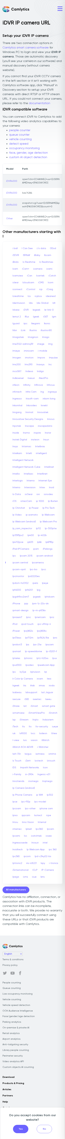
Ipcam (50, 829)
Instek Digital (19, 440)
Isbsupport (31, 692)
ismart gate (48, 706)
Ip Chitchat (18, 508)
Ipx (14, 672)
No (44, 1129)
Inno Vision (28, 822)
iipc (25, 323)
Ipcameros (38, 563)
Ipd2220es (34, 576)
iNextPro (43, 378)
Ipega (15, 877)
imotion (29, 358)
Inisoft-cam (32, 399)
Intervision (30, 487)
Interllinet (42, 474)
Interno (16, 487)
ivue (34, 877)
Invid (51, 487)
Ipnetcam (40, 617)
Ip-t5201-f (51, 651)
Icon (45, 767)
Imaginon (33, 337)
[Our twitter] (4, 973)
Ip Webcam (48, 515)
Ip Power (33, 508)
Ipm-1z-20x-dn (40, 603)
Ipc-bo (33, 569)
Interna (30, 481)
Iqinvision (35, 672)
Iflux (27, 317)
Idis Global (42, 303)
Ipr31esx (16, 638)
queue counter (19, 134)
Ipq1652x (28, 631)
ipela (35, 583)
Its (23, 726)
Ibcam (47, 255)
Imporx (41, 358)
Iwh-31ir (16, 754)
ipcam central (20, 563)
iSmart (34, 706)
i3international (20, 870)
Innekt (44, 405)
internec (17, 829)
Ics (29, 296)
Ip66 (39, 542)
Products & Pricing (13, 1083)
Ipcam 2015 (26, 556)
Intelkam (17, 453)
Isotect (38, 815)
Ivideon (43, 733)
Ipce (14, 802)
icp (40, 289)
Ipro (55, 638)
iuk (14, 733)
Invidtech (17, 849)
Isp (14, 720)
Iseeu (48, 699)
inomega (33, 781)
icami (49, 269)
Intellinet (49, 467)
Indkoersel (18, 378)
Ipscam (50, 644)
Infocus (51, 385)
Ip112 (38, 528)
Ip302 (50, 795)
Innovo (50, 419)
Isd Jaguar (47, 692)
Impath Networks (29, 767)
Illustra (33, 330)
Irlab (32, 685)
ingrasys (52, 392)
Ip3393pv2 (18, 535)
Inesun (31, 378)
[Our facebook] (20, 973)
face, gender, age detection (28, 152)
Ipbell (29, 829)
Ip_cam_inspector (22, 528)
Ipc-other (30, 808)
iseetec (37, 699)
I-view (15, 740)
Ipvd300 (17, 665)
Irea (49, 679)
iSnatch (53, 713)
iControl (30, 289)
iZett (28, 761)
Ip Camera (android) (23, 788)
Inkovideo (31, 405)
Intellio (16, 474)
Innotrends (18, 781)
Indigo (40, 371)
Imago (45, 337)
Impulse (53, 358)
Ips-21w (37, 644)
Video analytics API (13, 1061)
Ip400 (31, 535)
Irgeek (15, 685)
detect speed (18, 143)
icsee (49, 836)
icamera (37, 269)
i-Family (16, 774)
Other (9, 218)
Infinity (26, 385)
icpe (48, 815)
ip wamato (32, 515)
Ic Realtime (29, 262)
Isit (25, 706)
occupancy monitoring (24, 148)
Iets (42, 877)
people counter (19, 130)
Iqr (45, 672)
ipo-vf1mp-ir (44, 624)
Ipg (38, 590)
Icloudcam (28, 282)
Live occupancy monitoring (17, 994)
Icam (15, 269)
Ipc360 (39, 829)
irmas (42, 685)
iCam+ (25, 269)
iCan (29, 276)
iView (54, 733)
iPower (16, 631)
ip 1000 (40, 501)
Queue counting (11, 988)
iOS (14, 501)
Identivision (18, 303)
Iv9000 (23, 733)
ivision (34, 740)
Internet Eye (45, 481)
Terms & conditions (13, 959)
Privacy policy (10, 965)
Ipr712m (29, 638)
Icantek (40, 276)
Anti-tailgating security (15, 1044)
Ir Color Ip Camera (22, 679)
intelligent (41, 453)
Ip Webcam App (36, 849)
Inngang (17, 412)
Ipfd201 (29, 590)
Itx (30, 726)
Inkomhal (17, 405)
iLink (23, 330)
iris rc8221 (31, 863)
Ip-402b (42, 535)
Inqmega (47, 781)
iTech (15, 726)
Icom (50, 282)
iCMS (41, 282)
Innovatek (42, 412)
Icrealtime (18, 296)
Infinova (38, 385)
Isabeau (17, 692)
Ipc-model (40, 802)
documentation (39, 103)
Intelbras (40, 446)
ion (38, 494)
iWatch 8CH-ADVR (22, 747)
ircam (40, 679)
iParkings (47, 549)
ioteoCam (26, 501)
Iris (24, 685)
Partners (7, 1096)
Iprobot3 (17, 644)
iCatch (52, 276)
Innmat (29, 412)
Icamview (17, 276)
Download (8, 1077)
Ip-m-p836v (39, 610)
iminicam (29, 351)
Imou (15, 822)
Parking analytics (11, 1022)
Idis (31, 303)
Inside (15, 433)
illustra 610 (46, 330)
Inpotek (16, 426)
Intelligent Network (23, 460)
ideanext (51, 296)
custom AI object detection (28, 157)
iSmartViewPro (36, 713)
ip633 (30, 542)
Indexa (29, 371)
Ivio (25, 740)
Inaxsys (40, 364)
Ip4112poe (17, 542)
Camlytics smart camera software (25, 47)
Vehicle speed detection (16, 1005)
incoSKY (17, 371)
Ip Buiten (53, 501)
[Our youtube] (12, 973)
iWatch (45, 740)
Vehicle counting (11, 999)
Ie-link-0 (49, 310)
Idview (16, 310)
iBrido (15, 262)
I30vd (53, 248)
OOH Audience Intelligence (17, 1011)
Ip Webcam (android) (24, 522)
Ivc (25, 836)
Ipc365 (16, 856)
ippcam (26, 815)
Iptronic (28, 658)
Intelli (29, 453)
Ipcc (43, 569)
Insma (26, 433)
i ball (15, 248)
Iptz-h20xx (42, 658)
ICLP (35, 870)
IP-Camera (48, 870)
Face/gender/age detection (18, 1016)
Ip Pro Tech (48, 508)
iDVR (26, 310)
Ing (42, 392)
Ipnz (52, 617)
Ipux (54, 658)
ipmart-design (20, 610)
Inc (50, 364)
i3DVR (15, 255)
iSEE (26, 699)
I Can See (27, 248)
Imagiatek (18, 337)
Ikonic (47, 323)
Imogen (16, 358)
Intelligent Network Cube (26, 467)
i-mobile (42, 351)
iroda (51, 685)
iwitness (40, 754)
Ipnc (28, 617)
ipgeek (37, 597)
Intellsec (28, 474)
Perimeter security (12, 1056)
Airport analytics (11, 1039)
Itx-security (42, 726)
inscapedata (45, 426)
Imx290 (28, 364)
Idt (54, 303)
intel (45, 843)
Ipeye (45, 583)
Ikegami (35, 323)
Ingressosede (20, 843)
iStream (24, 720)
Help (5, 1102)
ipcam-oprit (19, 569)
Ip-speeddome (33, 651)
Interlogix (17, 481)
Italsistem (48, 720)
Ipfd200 (16, 590)
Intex (42, 487)
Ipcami (16, 836)
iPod (14, 624)
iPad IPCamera (20, 549)
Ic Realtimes (46, 262)
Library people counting (15, 1050)
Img (50, 344)
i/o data (41, 248)
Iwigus (28, 754)
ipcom (27, 856)
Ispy (43, 863)
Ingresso (17, 399)
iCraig (49, 289)
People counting (11, 983)
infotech (17, 392)
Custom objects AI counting (18, 1067)
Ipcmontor (18, 576)
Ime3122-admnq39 (22, 344)
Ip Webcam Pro (48, 522)
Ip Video (17, 515)
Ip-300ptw (51, 528)
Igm (54, 317)
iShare (16, 706)
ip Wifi (39, 795)
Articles (6, 1089)
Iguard (16, 323)
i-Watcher (42, 747)
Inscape (29, 426)
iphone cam (46, 808)
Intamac (26, 446)
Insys (15, 446)
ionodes (48, 494)
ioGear (28, 494)
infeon (15, 385)
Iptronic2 (17, 863)
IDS (14, 767)
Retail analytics (11, 1033)
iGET (45, 317)
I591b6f (26, 255)
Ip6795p (50, 542)
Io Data (16, 494)
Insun (46, 440)
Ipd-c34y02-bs (43, 856)
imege (40, 344)
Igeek (36, 317)
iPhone (16, 603)
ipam (36, 549)
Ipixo (15, 815)
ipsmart (16, 651)
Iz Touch (16, 761)
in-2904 (29, 774)
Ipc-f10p (25, 802)
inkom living (49, 399)
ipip (26, 603)
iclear (15, 282)
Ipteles (16, 658)
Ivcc (33, 733)
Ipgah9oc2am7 (20, 597)
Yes (21, 1129)
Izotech (39, 761)
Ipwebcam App (46, 665)
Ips (27, 644)
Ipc (14, 556)
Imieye (16, 351)
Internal (42, 822)
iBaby (37, 255)
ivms (25, 877)
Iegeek (36, 310)
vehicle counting (20, 139)
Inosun (35, 843)
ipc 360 (53, 849)
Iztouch (51, 761)
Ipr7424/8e (43, 638)
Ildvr (14, 330)
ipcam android (44, 556)
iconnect (17, 289)
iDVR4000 (11, 181)
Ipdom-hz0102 (20, 583)
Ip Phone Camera (22, 795)
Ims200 (16, 364)
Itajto (35, 720)
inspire (37, 433)
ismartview (18, 713)
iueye (55, 726)
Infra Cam (31, 392)
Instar (48, 433)
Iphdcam (49, 597)
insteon (35, 440)
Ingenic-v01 (44, 774)
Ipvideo (30, 665)
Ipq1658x (41, 631)
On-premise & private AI (15, 1028)
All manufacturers (16, 890)
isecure (16, 699)
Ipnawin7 (17, 617)
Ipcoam (16, 808)
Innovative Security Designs (27, 419)
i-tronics (53, 863)
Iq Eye (23, 672)
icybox (38, 296)
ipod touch (27, 624)
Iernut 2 (16, 317)
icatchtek (36, 836)
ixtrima (52, 754)
